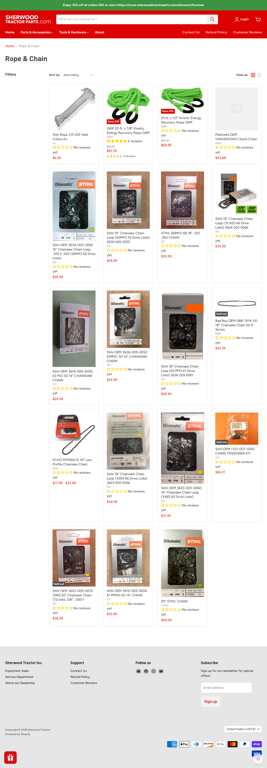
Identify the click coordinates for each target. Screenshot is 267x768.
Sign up (210, 701)
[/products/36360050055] (128, 200)
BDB (217, 333)
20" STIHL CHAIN (174, 601)
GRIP (110, 136)
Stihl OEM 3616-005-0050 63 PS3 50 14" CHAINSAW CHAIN (73, 375)
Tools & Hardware (73, 32)
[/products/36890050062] (74, 206)
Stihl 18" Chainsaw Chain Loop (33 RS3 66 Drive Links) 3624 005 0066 (234, 223)
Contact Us (190, 32)
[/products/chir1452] (74, 108)
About (99, 32)
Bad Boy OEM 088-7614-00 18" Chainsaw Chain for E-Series (236, 325)
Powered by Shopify (17, 734)
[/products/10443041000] (236, 108)
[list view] (259, 75)
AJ (54, 143)
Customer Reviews (247, 32)
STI (55, 262)
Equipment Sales (17, 671)
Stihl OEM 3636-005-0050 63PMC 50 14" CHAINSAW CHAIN (127, 356)
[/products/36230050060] (182, 448)
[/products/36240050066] (236, 192)
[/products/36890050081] (182, 563)
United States (241, 729)
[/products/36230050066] (128, 441)
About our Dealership (20, 683)
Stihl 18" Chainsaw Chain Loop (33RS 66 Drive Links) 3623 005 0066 (127, 478)
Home (9, 32)
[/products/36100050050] (128, 558)
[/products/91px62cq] (74, 434)
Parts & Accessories (36, 32)
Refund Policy (216, 32)
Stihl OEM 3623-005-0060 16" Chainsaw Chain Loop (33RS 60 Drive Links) (181, 492)
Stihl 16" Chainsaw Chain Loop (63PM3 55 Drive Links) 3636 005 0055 (128, 237)
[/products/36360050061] (182, 326)
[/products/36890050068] (182, 200)
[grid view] (253, 75)
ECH (55, 468)
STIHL (165, 605)
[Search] (212, 19)
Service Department (19, 677)
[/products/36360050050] (128, 319)
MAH (218, 143)
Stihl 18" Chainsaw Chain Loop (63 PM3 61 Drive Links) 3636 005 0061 (180, 370)
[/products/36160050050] (74, 329)
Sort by (54, 75)
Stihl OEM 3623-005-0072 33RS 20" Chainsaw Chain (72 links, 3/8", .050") (73, 595)
